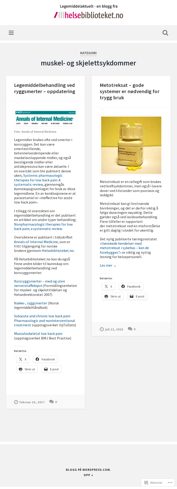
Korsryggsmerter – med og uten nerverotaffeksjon (39, 283)
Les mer (108, 265)
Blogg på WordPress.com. (88, 469)
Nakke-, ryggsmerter (30, 303)
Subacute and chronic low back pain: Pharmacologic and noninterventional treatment (44, 320)
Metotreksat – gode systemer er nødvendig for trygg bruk (129, 91)
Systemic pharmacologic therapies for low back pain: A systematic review (38, 180)
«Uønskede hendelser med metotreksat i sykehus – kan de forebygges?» (124, 248)
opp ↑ (88, 475)
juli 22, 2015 (114, 329)
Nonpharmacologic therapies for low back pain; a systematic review (43, 226)
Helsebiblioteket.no (58, 250)
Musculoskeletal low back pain (38, 333)
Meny (12, 33)
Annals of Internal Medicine (36, 241)
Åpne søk (164, 33)
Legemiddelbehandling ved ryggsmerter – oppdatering (44, 88)
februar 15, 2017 (32, 402)
